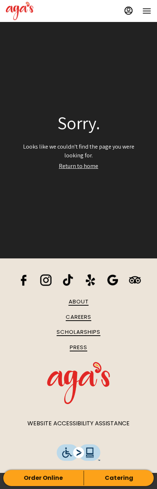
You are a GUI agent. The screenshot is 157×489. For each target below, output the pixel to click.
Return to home (78, 166)
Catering (119, 478)
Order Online (43, 478)
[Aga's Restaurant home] (39, 11)
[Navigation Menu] (147, 11)
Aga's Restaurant (78, 383)
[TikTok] (68, 279)
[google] (112, 279)
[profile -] (128, 10)
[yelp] (90, 279)
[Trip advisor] (135, 279)
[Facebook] (23, 279)
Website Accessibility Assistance (78, 423)
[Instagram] (46, 279)
